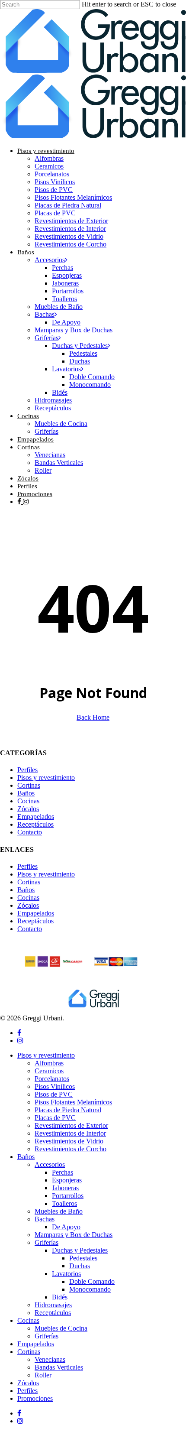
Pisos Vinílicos (55, 1086)
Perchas (62, 1172)
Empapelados (35, 816)
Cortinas (28, 785)
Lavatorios (66, 1273)
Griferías (46, 1242)
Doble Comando (92, 1281)
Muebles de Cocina (61, 1328)
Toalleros (64, 1203)
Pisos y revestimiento (46, 777)
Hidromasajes (53, 1305)
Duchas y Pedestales (80, 1250)
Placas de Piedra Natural (68, 1110)
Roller (43, 1375)
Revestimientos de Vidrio (69, 1141)
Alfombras (49, 1063)
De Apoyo (66, 1227)
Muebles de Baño (59, 1211)
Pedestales (83, 1258)
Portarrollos (67, 1195)
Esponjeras (67, 1180)
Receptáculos (35, 824)
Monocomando (90, 1289)
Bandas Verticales (59, 1367)
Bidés (59, 1297)
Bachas (45, 1219)
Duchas (79, 1266)
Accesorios (50, 1164)
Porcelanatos (52, 1078)
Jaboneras (65, 1188)
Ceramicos (49, 1071)
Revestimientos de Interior (70, 1133)
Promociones (35, 1398)
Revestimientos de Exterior (71, 1125)
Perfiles (27, 769)
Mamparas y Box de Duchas (73, 1234)
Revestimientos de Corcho (70, 1149)
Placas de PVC (55, 1117)
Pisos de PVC (54, 1094)
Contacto (29, 832)
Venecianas (50, 1359)
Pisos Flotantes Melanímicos (73, 1102)
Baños (26, 793)
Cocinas (28, 801)
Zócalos (28, 808)
